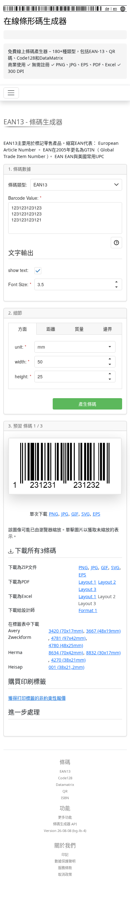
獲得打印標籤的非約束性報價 (37, 698)
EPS (96, 514)
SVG (85, 514)
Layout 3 (87, 589)
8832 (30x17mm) (103, 653)
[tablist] (65, 329)
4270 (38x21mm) (68, 660)
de (107, 8)
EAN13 (65, 771)
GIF (74, 514)
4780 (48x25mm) (66, 645)
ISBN (65, 797)
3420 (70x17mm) (66, 631)
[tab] (22, 329)
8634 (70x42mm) (66, 653)
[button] (116, 185)
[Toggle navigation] (11, 92)
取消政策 (65, 874)
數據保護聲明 (65, 861)
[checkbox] (37, 270)
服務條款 (65, 867)
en (115, 8)
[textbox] (71, 184)
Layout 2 (107, 582)
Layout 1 (87, 582)
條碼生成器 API (65, 824)
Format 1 (88, 610)
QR (65, 791)
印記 (65, 854)
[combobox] (69, 346)
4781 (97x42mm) (68, 638)
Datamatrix (65, 784)
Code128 (65, 777)
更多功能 (65, 817)
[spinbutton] (73, 284)
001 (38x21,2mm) (66, 667)
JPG (64, 514)
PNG (53, 514)
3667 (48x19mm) (103, 631)
